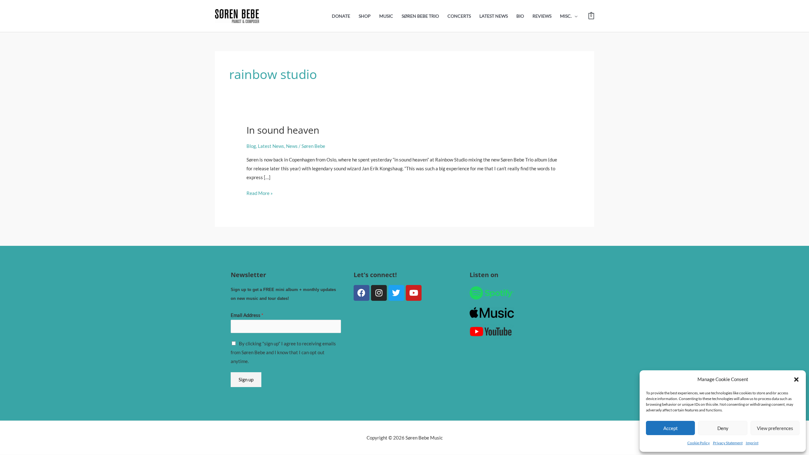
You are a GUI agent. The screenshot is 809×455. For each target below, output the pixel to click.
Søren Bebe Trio (420, 16)
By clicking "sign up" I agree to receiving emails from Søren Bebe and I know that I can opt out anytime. (283, 352)
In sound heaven (282, 130)
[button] (796, 379)
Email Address (247, 315)
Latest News (493, 16)
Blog (251, 146)
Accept (670, 428)
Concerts (459, 16)
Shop (365, 16)
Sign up (246, 379)
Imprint (752, 442)
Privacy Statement (728, 442)
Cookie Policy (698, 442)
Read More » (259, 192)
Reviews (541, 16)
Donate (341, 16)
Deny (722, 428)
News (292, 146)
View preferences (775, 428)
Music (386, 16)
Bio (520, 16)
